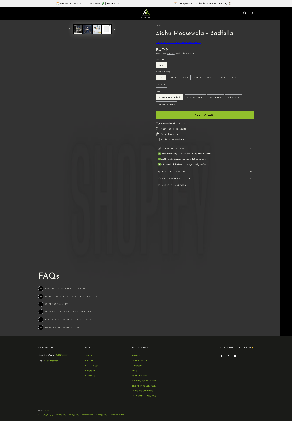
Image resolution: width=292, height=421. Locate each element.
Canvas (162, 66)
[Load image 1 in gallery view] (78, 29)
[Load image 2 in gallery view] (87, 29)
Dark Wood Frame (166, 105)
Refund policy (61, 415)
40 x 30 (224, 78)
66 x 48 (162, 85)
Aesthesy (47, 410)
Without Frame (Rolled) (169, 98)
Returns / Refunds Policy (144, 380)
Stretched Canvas (195, 98)
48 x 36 (236, 78)
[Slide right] (115, 29)
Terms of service (87, 415)
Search (88, 355)
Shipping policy (101, 415)
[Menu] (40, 13)
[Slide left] (69, 29)
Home (158, 25)
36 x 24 (211, 78)
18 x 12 (173, 78)
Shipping (171, 53)
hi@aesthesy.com (51, 360)
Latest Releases (93, 365)
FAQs (134, 370)
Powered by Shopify (45, 415)
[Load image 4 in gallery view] (106, 29)
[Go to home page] (146, 13)
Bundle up (90, 370)
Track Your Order (140, 360)
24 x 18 (186, 78)
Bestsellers (90, 360)
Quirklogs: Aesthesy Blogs (144, 395)
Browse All (90, 375)
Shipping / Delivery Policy (144, 385)
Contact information (117, 415)
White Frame (233, 98)
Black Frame (215, 98)
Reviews (136, 355)
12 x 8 (162, 78)
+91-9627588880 (61, 355)
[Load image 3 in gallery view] (97, 29)
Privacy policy (74, 415)
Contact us (137, 365)
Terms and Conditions (142, 390)
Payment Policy (139, 375)
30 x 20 (198, 78)
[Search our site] (244, 13)
